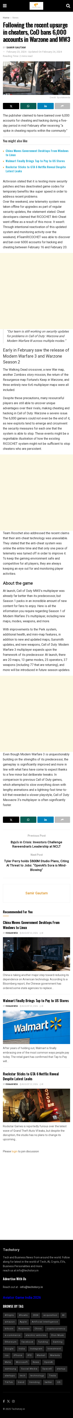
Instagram (36, 1348)
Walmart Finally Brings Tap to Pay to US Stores (35, 161)
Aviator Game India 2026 (22, 1297)
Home (6, 17)
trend (21, 1382)
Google (9, 1348)
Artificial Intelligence (45, 1321)
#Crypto (9, 1315)
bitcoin (9, 1328)
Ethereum (11, 1342)
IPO (29, 1355)
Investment (54, 1348)
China (38, 1328)
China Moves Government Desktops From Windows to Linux (37, 153)
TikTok (9, 1382)
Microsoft (22, 1362)
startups (10, 1375)
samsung (10, 1368)
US (59, 1382)
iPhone (18, 1355)
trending (34, 1382)
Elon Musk (57, 1335)
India (22, 1348)
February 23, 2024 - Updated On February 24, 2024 (34, 52)
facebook (27, 1342)
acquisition (50, 1315)
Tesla (52, 1375)
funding (43, 1342)
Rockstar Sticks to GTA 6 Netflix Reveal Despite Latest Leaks (36, 169)
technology (37, 1375)
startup (61, 1368)
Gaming (57, 1342)
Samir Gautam (16, 47)
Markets (55, 1355)
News (15, 17)
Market (41, 1355)
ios (7, 1355)
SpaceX (47, 1368)
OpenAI (48, 1362)
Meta (8, 1362)
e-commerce (13, 1335)
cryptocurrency (56, 1328)
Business (24, 1328)
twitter (48, 1382)
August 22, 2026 (30, 933)
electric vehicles (36, 1335)
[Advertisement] (36, 291)
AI (63, 1315)
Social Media (29, 1368)
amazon (10, 1321)
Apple (23, 1321)
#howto (23, 1315)
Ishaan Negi (12, 933)
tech (22, 1375)
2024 (35, 1315)
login (15, 1151)
